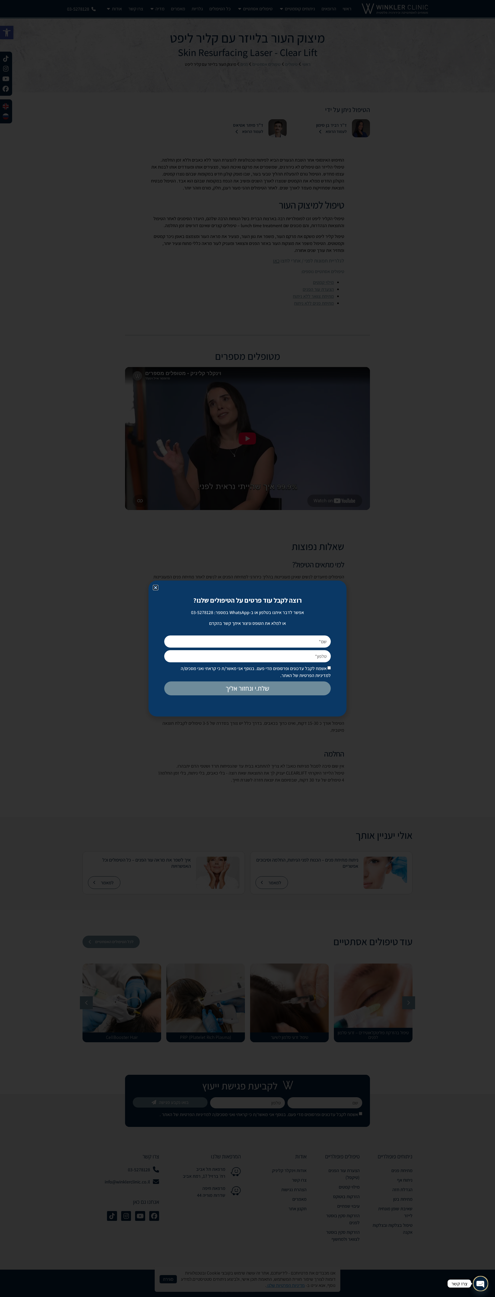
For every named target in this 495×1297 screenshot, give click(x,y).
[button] (156, 588)
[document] (247, 648)
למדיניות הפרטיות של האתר (306, 675)
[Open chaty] (481, 1284)
